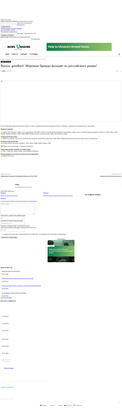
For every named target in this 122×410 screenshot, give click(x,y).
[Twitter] (115, 39)
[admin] (8, 186)
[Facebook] (110, 39)
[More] (40, 76)
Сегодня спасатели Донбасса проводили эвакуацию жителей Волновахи (19, 201)
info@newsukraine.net (7, 387)
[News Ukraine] (19, 47)
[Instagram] (113, 39)
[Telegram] (33, 75)
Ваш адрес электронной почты (26, 33)
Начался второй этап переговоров (110, 176)
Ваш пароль (20, 25)
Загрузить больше (6, 297)
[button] (119, 54)
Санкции (8, 61)
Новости (7, 59)
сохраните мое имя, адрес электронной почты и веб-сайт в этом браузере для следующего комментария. (34, 234)
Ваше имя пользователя (24, 23)
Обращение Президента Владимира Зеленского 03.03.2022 (19, 176)
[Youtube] (120, 39)
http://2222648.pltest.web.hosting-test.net (23, 187)
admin (4, 71)
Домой (2, 59)
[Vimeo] (118, 39)
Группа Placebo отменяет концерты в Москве (14, 293)
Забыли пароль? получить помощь (11, 28)
